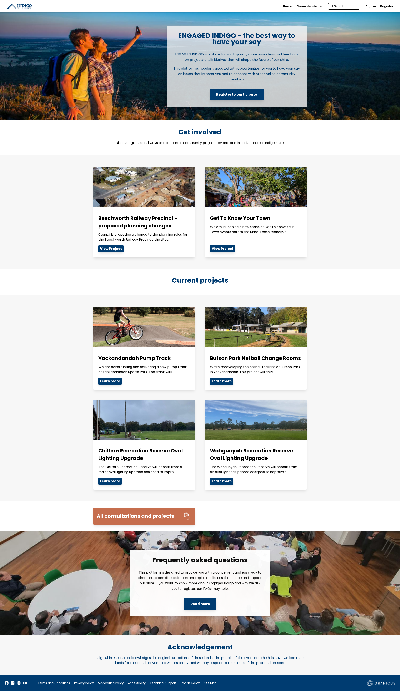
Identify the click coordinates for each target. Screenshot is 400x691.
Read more (200, 603)
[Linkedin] (12, 683)
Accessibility (137, 683)
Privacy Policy (84, 683)
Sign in (371, 6)
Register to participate (236, 94)
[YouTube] (24, 683)
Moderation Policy (111, 683)
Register (387, 6)
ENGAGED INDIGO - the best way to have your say (236, 38)
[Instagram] (18, 683)
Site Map (210, 683)
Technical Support (163, 683)
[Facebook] (6, 683)
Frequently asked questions (200, 560)
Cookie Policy (190, 683)
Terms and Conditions (54, 683)
